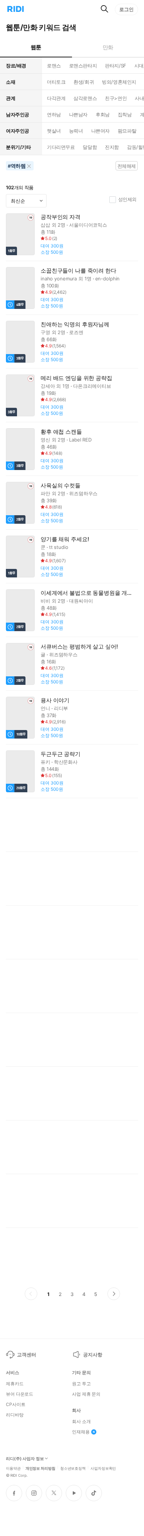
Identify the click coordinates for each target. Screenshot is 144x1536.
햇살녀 (54, 131)
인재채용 (81, 1432)
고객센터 (26, 1354)
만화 (108, 47)
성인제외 (127, 199)
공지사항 (92, 1354)
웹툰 (36, 47)
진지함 (112, 147)
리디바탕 (15, 1414)
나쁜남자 (78, 114)
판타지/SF (115, 66)
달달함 (90, 147)
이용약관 (13, 1468)
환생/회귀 (83, 82)
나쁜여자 (100, 131)
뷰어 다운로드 (19, 1394)
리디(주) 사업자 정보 (25, 1458)
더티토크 (56, 82)
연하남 (54, 114)
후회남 (103, 114)
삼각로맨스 (85, 98)
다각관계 (56, 98)
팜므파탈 (127, 131)
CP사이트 (15, 1404)
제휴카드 (15, 1383)
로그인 (126, 9)
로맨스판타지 (83, 66)
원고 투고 (81, 1383)
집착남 (125, 114)
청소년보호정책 (73, 1468)
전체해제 (126, 166)
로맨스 (54, 66)
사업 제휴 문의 (86, 1394)
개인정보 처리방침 (40, 1468)
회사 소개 (81, 1421)
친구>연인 (116, 98)
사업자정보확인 (103, 1468)
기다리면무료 (61, 147)
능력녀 (76, 131)
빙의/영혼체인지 (119, 82)
